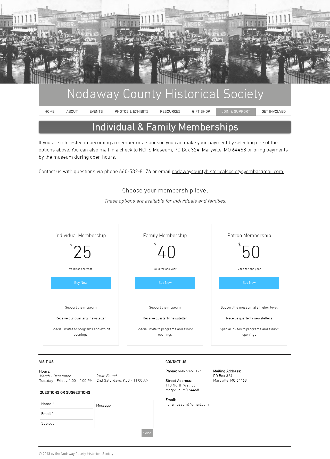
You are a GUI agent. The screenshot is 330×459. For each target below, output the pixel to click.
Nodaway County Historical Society (165, 95)
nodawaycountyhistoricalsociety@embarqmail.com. (228, 172)
